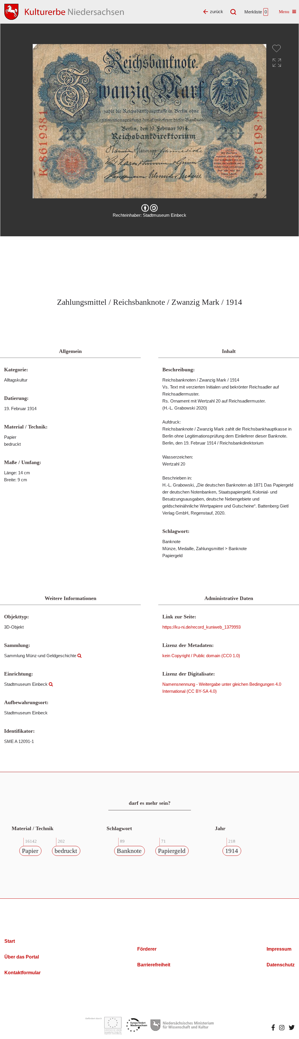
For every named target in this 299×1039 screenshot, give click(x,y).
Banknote (129, 850)
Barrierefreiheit (153, 964)
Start (9, 941)
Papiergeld (171, 850)
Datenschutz (281, 964)
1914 (231, 850)
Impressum (279, 949)
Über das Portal (21, 956)
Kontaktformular (22, 972)
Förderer (147, 949)
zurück (216, 11)
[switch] (276, 48)
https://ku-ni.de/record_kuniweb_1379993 (201, 627)
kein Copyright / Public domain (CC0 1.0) (201, 655)
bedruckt (66, 850)
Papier (30, 850)
